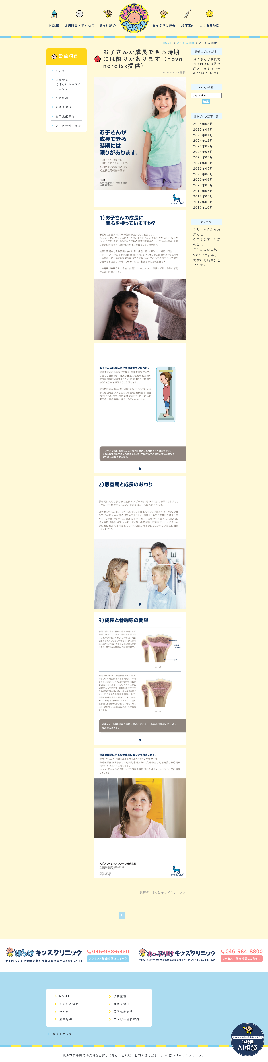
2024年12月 (203, 140)
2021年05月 (203, 168)
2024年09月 (203, 146)
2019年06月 (203, 190)
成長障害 (65, 1019)
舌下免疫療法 (65, 116)
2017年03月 (203, 202)
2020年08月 (203, 174)
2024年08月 (203, 151)
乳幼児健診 (63, 107)
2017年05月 (203, 196)
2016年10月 (203, 207)
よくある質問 (209, 25)
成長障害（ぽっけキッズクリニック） (68, 84)
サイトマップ (62, 1034)
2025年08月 (203, 123)
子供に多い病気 (205, 249)
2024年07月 (203, 157)
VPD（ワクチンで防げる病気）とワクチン (207, 260)
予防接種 (62, 98)
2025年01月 (203, 135)
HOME (54, 25)
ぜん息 (60, 71)
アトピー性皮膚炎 (68, 125)
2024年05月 (203, 163)
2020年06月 (203, 179)
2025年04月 (203, 129)
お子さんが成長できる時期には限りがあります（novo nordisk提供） (143, 59)
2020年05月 (203, 185)
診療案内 (187, 25)
